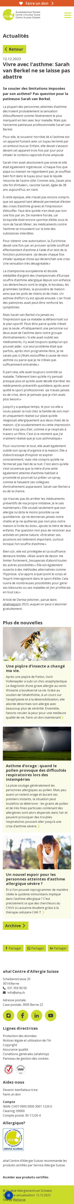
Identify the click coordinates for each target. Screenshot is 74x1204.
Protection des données (20, 1036)
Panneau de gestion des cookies (26, 1058)
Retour (16, 49)
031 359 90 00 (17, 988)
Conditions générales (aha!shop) (26, 1054)
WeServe (19, 1200)
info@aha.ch (16, 992)
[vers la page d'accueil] (25, 14)
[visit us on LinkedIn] (36, 1015)
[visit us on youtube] (50, 1015)
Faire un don (12, 1094)
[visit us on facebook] (22, 1015)
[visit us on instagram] (8, 1015)
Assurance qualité (15, 1049)
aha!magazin (12, 604)
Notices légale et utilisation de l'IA (27, 1040)
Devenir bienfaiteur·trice (20, 1090)
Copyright (10, 1045)
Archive (13, 925)
